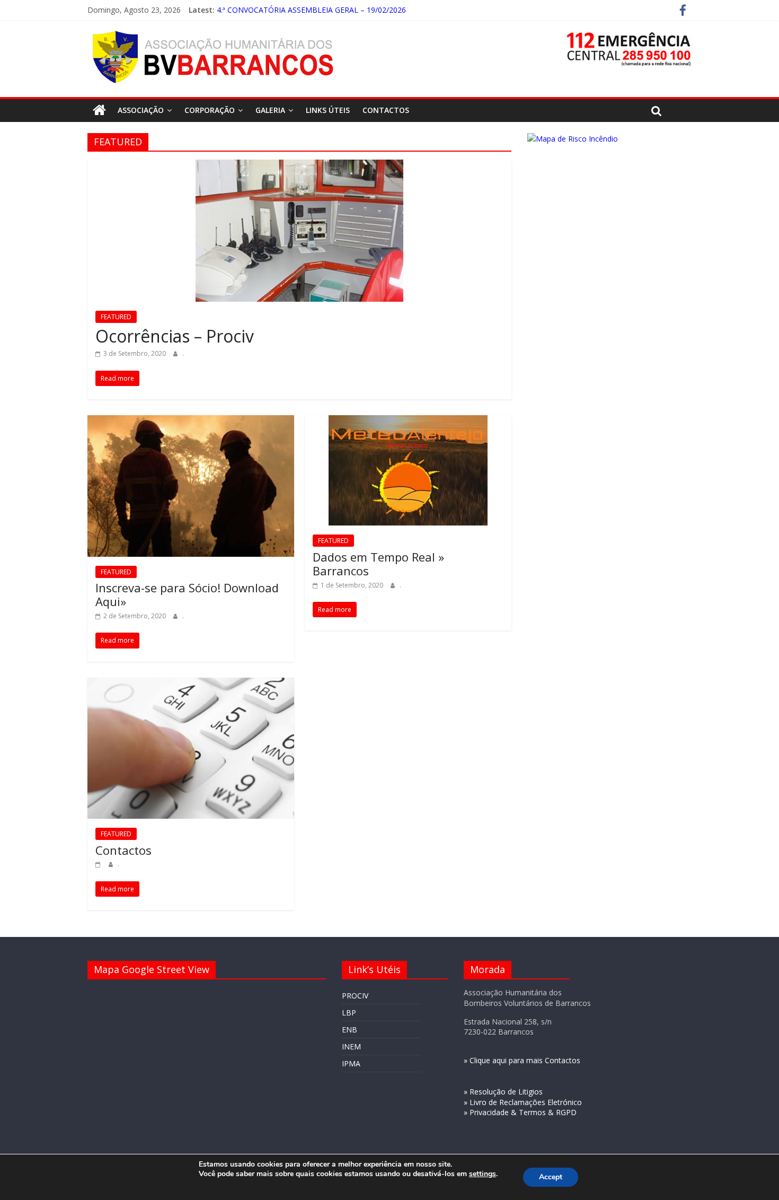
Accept (550, 1177)
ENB (349, 1029)
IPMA (351, 1063)
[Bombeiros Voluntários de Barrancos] (99, 110)
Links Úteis (328, 110)
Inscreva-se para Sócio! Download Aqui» (187, 594)
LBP (349, 1013)
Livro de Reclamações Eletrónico (526, 1102)
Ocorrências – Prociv (174, 336)
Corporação (209, 110)
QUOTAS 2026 (242, 7)
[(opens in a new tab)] (299, 166)
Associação (141, 110)
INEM (351, 1046)
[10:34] (99, 864)
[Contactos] (190, 684)
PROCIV (355, 996)
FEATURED (116, 316)
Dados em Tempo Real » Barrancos (378, 564)
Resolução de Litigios (506, 1092)
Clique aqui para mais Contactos (525, 1060)
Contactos (385, 110)
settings (482, 1174)
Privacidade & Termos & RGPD (523, 1112)
